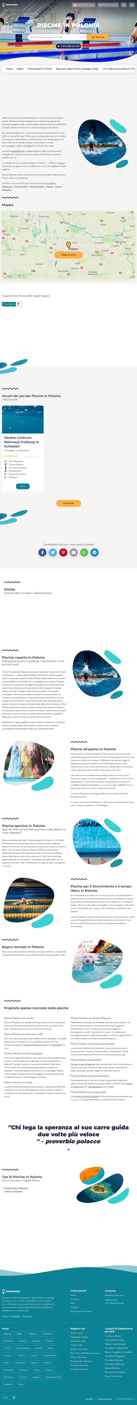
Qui (62, 1074)
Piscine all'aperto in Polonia (40, 69)
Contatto (75, 1307)
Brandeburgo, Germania (81, 1361)
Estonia (22, 1341)
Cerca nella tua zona (70, 46)
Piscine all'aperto (36, 187)
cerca (61, 163)
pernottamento (95, 1087)
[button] (83, 5)
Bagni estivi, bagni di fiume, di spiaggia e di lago (77, 69)
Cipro (20, 1384)
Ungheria (8, 1384)
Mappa (9, 69)
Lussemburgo (50, 1355)
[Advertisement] (68, 94)
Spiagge (49, 187)
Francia (49, 1341)
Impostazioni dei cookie (81, 1311)
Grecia (7, 1348)
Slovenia (23, 1377)
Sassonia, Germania (79, 1365)
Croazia (7, 1355)
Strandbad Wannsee (114, 1360)
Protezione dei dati (104, 1399)
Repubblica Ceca (53, 1377)
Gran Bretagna (23, 1348)
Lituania (34, 1355)
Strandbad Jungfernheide (116, 1348)
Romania (24, 1370)
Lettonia (21, 1355)
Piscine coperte (21, 187)
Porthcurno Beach (113, 1336)
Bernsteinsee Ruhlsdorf (115, 1372)
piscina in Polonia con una (35, 1045)
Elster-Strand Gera (113, 1376)
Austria (34, 1363)
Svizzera (49, 1370)
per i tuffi (56, 1045)
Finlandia (36, 1341)
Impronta (89, 1399)
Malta (6, 1363)
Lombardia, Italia (78, 1341)
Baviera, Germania (79, 1349)
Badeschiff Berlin (112, 1368)
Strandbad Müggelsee (115, 1356)
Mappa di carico (68, 255)
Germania (8, 1341)
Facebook (15, 1316)
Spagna (36, 1377)
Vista (21, 486)
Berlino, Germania (79, 1357)
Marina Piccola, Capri (114, 1340)
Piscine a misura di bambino (83, 1064)
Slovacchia (8, 1377)
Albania (7, 1334)
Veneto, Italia (76, 1345)
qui (26, 178)
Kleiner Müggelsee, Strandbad (118, 1352)
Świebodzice (23, 451)
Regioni (20, 69)
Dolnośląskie (9, 451)
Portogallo (9, 1370)
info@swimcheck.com (114, 1295)
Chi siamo (75, 1299)
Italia (50, 1348)
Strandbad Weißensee (114, 1364)
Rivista (73, 1295)
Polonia (68, 19)
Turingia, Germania (79, 1369)
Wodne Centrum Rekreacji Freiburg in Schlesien (21, 442)
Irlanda (39, 1348)
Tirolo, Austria (77, 1333)
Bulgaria (32, 1334)
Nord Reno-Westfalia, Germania (85, 1353)
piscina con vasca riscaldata (87, 1096)
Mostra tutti (68, 503)
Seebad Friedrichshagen (115, 1344)
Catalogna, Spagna (79, 1337)
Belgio (19, 1334)
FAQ (73, 1303)
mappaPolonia (17, 151)
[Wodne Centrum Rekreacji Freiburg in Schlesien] (23, 419)
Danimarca (47, 1334)
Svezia (36, 1370)
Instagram (27, 1316)
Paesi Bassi (20, 1363)
